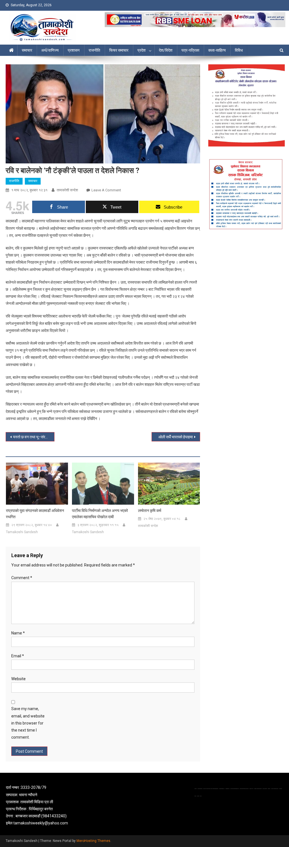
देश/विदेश (165, 50)
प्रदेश (141, 50)
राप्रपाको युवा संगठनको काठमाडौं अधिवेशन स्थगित (35, 513)
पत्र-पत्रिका (190, 50)
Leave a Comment (106, 190)
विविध (239, 50)
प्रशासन (74, 50)
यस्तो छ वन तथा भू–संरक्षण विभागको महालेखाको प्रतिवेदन (33, 437)
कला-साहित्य (217, 50)
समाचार (27, 50)
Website (18, 679)
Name (18, 633)
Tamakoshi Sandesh (22, 532)
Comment (21, 577)
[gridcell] (50, 805)
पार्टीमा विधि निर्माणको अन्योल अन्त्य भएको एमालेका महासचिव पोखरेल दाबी (100, 513)
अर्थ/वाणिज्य (50, 50)
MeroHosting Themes (93, 841)
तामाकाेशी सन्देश (67, 190)
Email (17, 656)
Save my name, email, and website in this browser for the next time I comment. (28, 722)
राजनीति (94, 50)
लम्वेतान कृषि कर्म (149, 510)
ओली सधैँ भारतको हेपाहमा (175, 437)
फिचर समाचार (118, 50)
